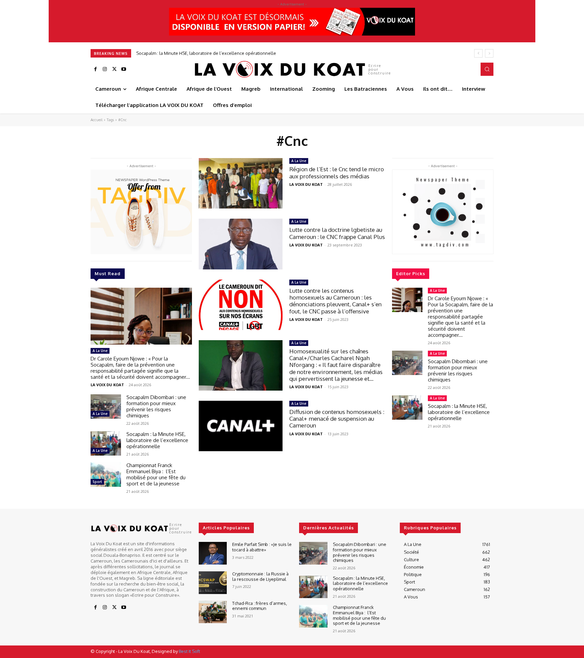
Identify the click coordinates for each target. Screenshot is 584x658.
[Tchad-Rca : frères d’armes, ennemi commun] (213, 612)
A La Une (100, 350)
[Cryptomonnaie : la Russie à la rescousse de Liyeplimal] (213, 582)
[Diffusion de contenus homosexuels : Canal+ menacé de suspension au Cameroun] (241, 426)
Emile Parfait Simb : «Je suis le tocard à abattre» (262, 547)
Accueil (96, 119)
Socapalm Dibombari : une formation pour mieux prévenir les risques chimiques (156, 406)
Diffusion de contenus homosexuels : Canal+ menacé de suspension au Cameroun (336, 418)
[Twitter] (114, 69)
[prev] (478, 53)
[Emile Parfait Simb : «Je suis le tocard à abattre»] (213, 553)
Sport (97, 481)
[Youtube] (123, 69)
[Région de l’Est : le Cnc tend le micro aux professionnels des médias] (241, 183)
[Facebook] (95, 69)
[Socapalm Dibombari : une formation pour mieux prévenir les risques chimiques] (106, 406)
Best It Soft (189, 651)
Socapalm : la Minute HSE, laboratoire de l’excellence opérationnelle (206, 53)
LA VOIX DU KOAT (107, 384)
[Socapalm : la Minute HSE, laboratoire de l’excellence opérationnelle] (106, 443)
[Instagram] (105, 69)
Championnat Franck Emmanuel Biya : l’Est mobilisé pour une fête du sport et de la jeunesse (156, 474)
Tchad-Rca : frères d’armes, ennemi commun (259, 605)
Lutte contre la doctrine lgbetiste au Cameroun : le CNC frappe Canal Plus (337, 233)
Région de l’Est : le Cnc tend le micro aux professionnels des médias (336, 172)
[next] (489, 53)
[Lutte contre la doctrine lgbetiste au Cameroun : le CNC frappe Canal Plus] (241, 244)
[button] (487, 69)
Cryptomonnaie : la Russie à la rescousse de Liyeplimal (260, 576)
